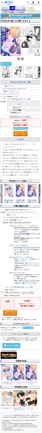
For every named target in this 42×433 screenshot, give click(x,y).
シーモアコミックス (13, 91)
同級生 (17, 99)
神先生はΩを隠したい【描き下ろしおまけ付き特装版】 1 (19, 409)
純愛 (29, 99)
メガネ (9, 99)
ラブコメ (24, 99)
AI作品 (24, 8)
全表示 (30, 181)
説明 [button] (19, 104)
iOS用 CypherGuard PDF (29, 247)
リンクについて (7, 415)
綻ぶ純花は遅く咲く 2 (6, 408)
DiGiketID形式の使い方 (20, 82)
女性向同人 (5, 8)
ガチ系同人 (31, 8)
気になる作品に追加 (21, 128)
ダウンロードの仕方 (22, 254)
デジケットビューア (33, 263)
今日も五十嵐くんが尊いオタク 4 (16, 21)
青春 (20, 99)
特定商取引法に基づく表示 (22, 415)
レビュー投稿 (29, 328)
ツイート (7, 64)
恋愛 (13, 99)
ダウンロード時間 (27, 293)
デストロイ (10, 86)
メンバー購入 (21, 133)
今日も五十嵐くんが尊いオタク (16, 88)
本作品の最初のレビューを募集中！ (20, 117)
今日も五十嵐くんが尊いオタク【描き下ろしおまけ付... (6, 384)
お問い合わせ (35, 415)
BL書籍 (12, 8)
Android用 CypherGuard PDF (31, 281)
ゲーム (18, 8)
